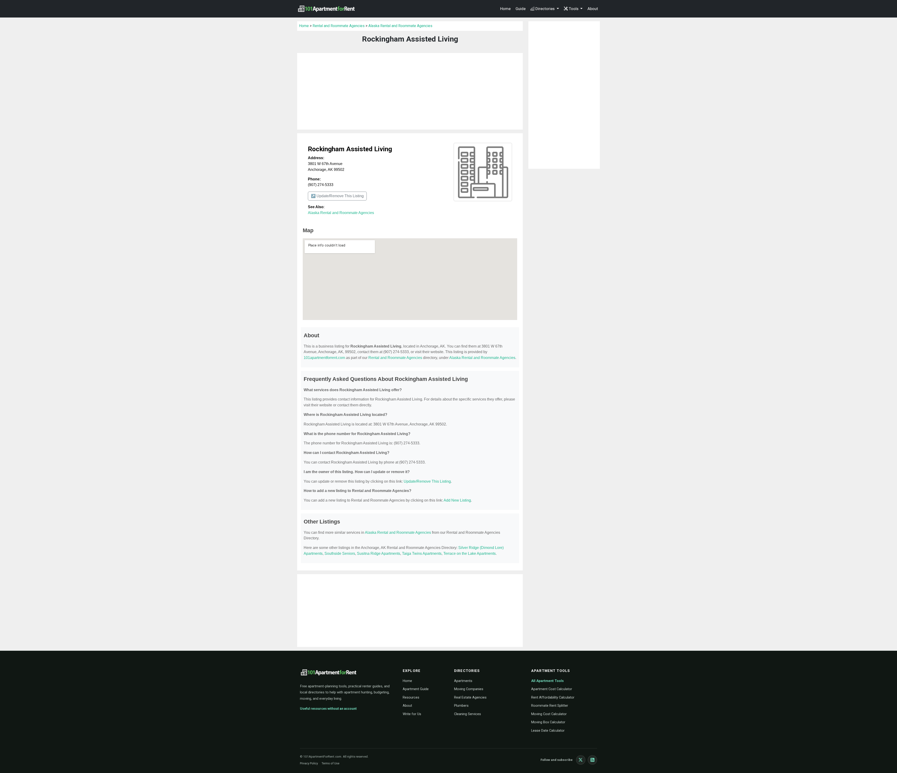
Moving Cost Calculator (549, 714)
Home (505, 8)
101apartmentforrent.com (324, 358)
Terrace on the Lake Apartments (469, 553)
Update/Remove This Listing (427, 481)
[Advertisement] (410, 91)
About (592, 8)
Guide (521, 8)
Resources (411, 697)
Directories (545, 8)
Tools (574, 8)
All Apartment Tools (547, 681)
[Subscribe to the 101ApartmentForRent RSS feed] (592, 760)
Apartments (463, 681)
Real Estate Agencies (470, 697)
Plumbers (461, 705)
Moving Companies (468, 689)
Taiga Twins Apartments (421, 553)
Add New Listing (457, 500)
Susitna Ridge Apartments (378, 553)
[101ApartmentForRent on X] (580, 760)
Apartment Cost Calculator (551, 689)
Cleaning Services (467, 714)
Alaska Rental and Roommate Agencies (400, 26)
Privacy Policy (309, 763)
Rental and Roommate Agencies (339, 26)
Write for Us (412, 714)
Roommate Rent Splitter (549, 705)
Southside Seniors (339, 553)
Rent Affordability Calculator (552, 697)
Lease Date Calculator (548, 730)
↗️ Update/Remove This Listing (337, 196)
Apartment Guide (416, 689)
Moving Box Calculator (548, 722)
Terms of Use (330, 763)
